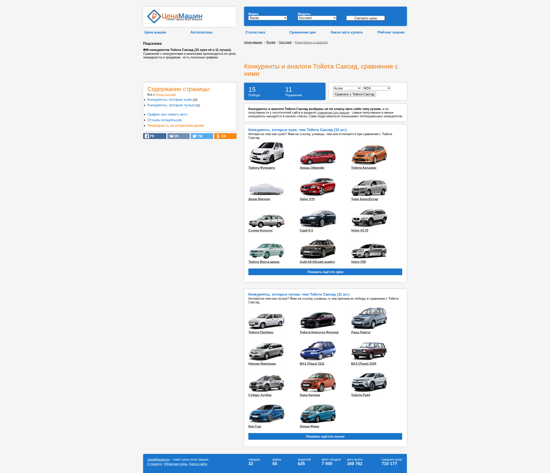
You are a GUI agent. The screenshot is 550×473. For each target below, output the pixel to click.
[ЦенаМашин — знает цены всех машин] (174, 22)
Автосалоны (201, 32)
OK (222, 136)
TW (199, 136)
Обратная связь (176, 464)
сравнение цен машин (333, 112)
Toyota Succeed (166, 94)
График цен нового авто (167, 114)
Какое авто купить (347, 32)
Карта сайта (198, 464)
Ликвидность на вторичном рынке (175, 125)
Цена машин (155, 32)
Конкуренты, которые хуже (169, 99)
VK (175, 136)
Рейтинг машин (391, 32)
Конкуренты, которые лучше (171, 105)
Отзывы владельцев (164, 120)
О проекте (154, 464)
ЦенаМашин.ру (158, 459)
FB (150, 136)
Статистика (255, 32)
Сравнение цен (302, 32)
